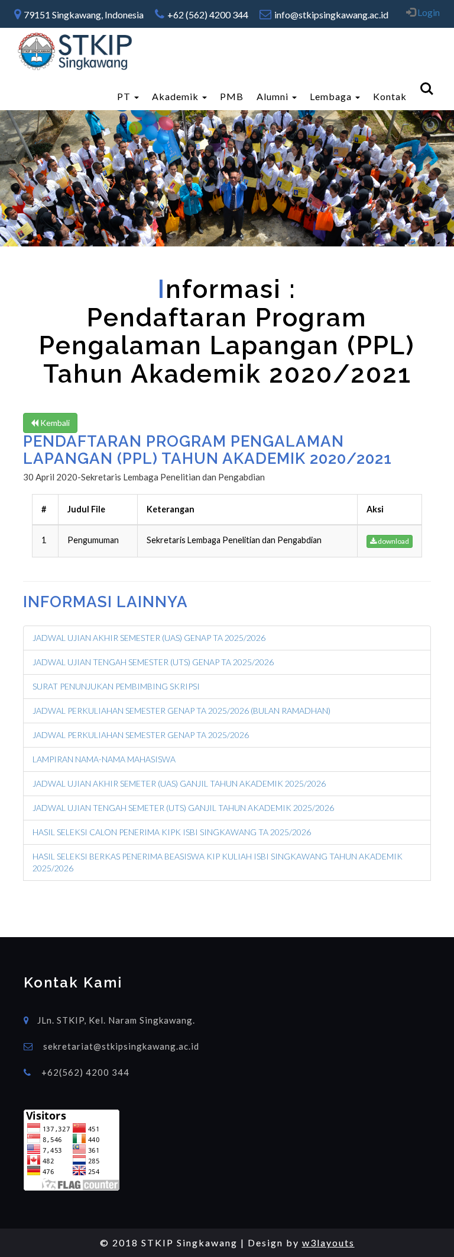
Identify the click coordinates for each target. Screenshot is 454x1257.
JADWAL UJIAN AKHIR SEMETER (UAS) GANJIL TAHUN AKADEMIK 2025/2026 (179, 783)
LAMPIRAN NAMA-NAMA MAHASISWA (104, 759)
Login (428, 12)
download (393, 541)
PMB (232, 96)
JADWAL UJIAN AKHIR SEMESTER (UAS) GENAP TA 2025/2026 (149, 638)
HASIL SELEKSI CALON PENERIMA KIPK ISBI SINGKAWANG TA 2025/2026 (172, 832)
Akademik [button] (176, 96)
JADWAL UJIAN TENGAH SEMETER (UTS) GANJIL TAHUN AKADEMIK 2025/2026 (183, 808)
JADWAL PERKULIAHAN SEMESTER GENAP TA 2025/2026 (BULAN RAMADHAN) (181, 711)
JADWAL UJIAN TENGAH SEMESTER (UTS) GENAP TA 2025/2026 (153, 662)
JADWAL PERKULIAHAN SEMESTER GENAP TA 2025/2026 (141, 735)
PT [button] (125, 96)
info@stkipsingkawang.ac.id (331, 14)
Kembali (54, 423)
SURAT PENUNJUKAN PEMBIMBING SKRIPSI (116, 686)
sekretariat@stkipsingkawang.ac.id (121, 1046)
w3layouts (328, 1242)
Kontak (390, 96)
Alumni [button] (274, 96)
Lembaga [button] (332, 96)
